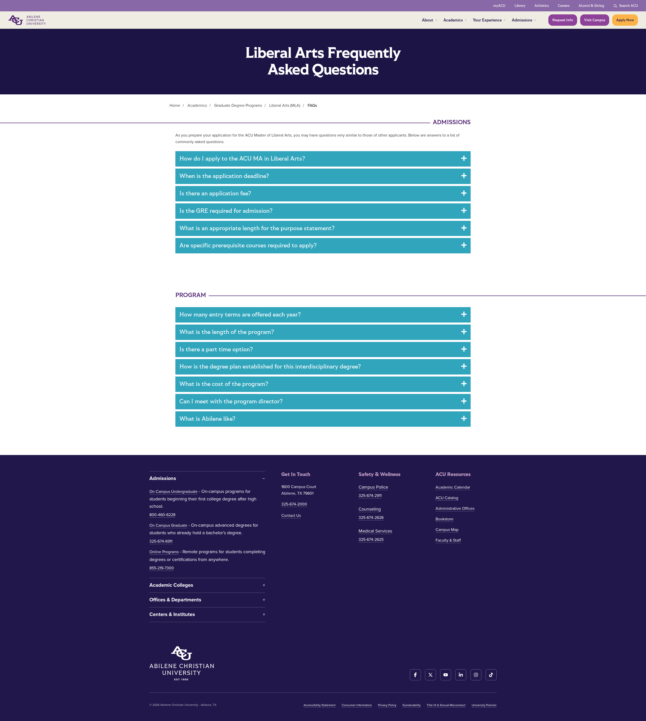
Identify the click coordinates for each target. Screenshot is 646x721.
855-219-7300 (161, 568)
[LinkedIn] (460, 674)
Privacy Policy (387, 705)
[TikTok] (491, 674)
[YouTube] (445, 674)
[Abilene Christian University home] (27, 20)
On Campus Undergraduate (173, 491)
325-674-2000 (294, 504)
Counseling (370, 509)
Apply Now (625, 20)
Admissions (522, 20)
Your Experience (487, 20)
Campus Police (373, 487)
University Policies (484, 705)
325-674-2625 (371, 539)
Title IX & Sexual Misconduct (446, 705)
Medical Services (375, 531)
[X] (430, 674)
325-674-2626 (371, 517)
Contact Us (291, 515)
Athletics (541, 6)
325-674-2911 (370, 495)
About (427, 20)
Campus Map (447, 529)
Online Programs (164, 551)
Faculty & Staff (448, 540)
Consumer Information (357, 705)
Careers (564, 6)
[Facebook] (415, 674)
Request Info (562, 20)
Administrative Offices (455, 508)
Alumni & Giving (591, 6)
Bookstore (444, 519)
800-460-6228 (162, 514)
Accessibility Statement (320, 705)
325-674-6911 (160, 541)
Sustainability (411, 705)
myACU (499, 6)
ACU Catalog (447, 497)
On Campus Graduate (168, 525)
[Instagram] (475, 674)
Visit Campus (594, 20)
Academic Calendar (453, 487)
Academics (453, 20)
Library (520, 6)
